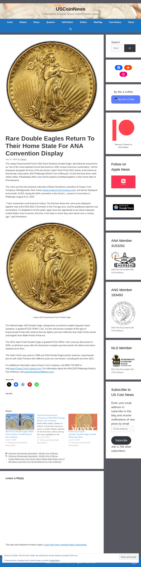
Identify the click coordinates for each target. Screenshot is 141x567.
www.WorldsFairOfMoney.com (39, 372)
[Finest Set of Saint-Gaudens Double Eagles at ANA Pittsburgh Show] (82, 422)
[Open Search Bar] (70, 29)
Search (115, 42)
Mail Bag (98, 22)
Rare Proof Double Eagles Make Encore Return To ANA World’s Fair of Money (20, 434)
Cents (10, 22)
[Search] (129, 48)
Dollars (83, 22)
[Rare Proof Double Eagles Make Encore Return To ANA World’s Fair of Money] (20, 422)
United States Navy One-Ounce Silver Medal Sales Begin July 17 (36, 459)
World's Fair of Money (48, 453)
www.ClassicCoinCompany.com (59, 190)
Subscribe (121, 440)
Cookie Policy (54, 560)
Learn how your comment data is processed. (65, 545)
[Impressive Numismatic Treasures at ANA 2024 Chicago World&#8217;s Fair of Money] (53, 429)
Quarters (50, 22)
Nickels (23, 22)
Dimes (36, 22)
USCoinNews (70, 9)
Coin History (115, 22)
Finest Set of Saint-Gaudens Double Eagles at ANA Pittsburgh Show (82, 434)
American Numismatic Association (23, 453)
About (131, 22)
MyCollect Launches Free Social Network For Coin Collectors (35, 462)
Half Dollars (67, 22)
